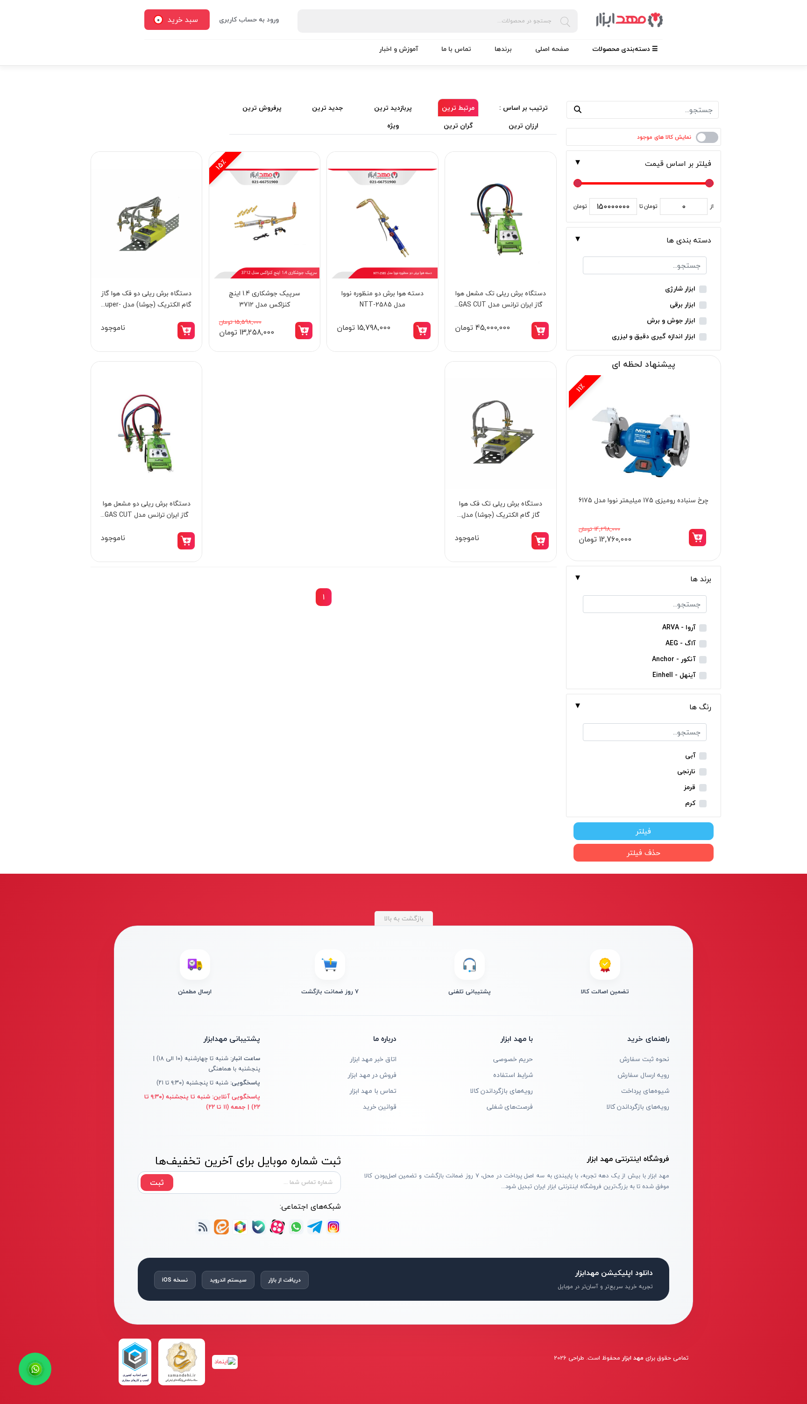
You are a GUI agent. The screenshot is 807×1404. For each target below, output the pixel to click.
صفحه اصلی (552, 49)
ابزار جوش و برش (671, 320)
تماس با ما (456, 49)
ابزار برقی (682, 304)
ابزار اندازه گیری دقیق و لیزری (653, 336)
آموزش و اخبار (398, 49)
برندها (503, 49)
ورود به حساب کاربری (249, 19)
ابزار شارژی (680, 289)
